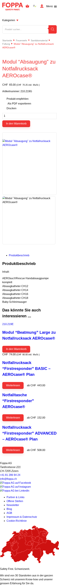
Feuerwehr (21, 40)
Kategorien (8, 20)
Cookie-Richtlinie (17, 520)
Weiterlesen (13, 385)
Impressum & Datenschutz (22, 516)
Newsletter (13, 505)
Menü (49, 6)
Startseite (7, 40)
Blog (9, 509)
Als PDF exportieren (19, 103)
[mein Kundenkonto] (42, 6)
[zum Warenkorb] (27, 6)
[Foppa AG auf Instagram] (15, 486)
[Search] (53, 29)
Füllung (6, 44)
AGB (9, 513)
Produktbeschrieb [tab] (19, 255)
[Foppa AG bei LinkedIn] (14, 490)
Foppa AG (12, 6)
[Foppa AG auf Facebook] (15, 482)
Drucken (11, 108)
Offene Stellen (15, 501)
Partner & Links (15, 497)
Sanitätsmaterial (39, 40)
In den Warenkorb (16, 123)
